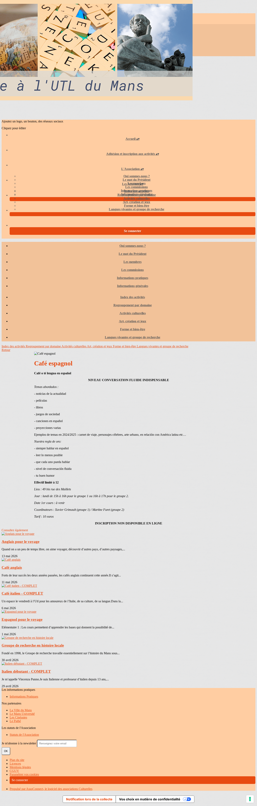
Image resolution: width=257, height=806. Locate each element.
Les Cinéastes (18, 717)
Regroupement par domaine (136, 194)
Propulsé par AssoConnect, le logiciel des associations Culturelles (51, 789)
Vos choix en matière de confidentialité (149, 799)
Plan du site (17, 760)
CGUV (14, 770)
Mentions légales (20, 767)
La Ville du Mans (21, 710)
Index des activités (136, 191)
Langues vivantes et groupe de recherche (136, 209)
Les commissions (136, 187)
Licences (15, 763)
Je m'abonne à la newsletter (19, 743)
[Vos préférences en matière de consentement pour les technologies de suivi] (250, 799)
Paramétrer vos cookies (24, 774)
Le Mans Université (22, 713)
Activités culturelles (136, 198)
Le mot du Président (136, 179)
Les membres (132, 262)
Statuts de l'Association (24, 734)
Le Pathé (15, 721)
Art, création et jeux (136, 202)
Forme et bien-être (136, 205)
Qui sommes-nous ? (136, 176)
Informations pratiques (132, 278)
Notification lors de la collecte (89, 799)
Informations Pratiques (24, 696)
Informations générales (132, 286)
